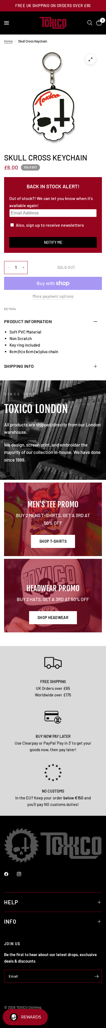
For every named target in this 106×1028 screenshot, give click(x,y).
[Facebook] (10, 874)
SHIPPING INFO (19, 366)
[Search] (89, 22)
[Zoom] (90, 59)
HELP (11, 902)
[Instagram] (23, 874)
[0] (98, 22)
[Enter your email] (96, 976)
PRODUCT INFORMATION (28, 321)
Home (8, 41)
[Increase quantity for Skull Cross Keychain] (23, 267)
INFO (10, 921)
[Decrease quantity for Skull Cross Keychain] (8, 267)
